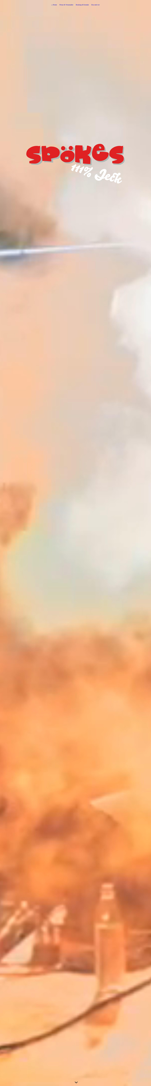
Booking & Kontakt (82, 5)
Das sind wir (95, 5)
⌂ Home (54, 5)
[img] (75, 543)
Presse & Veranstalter (66, 5)
